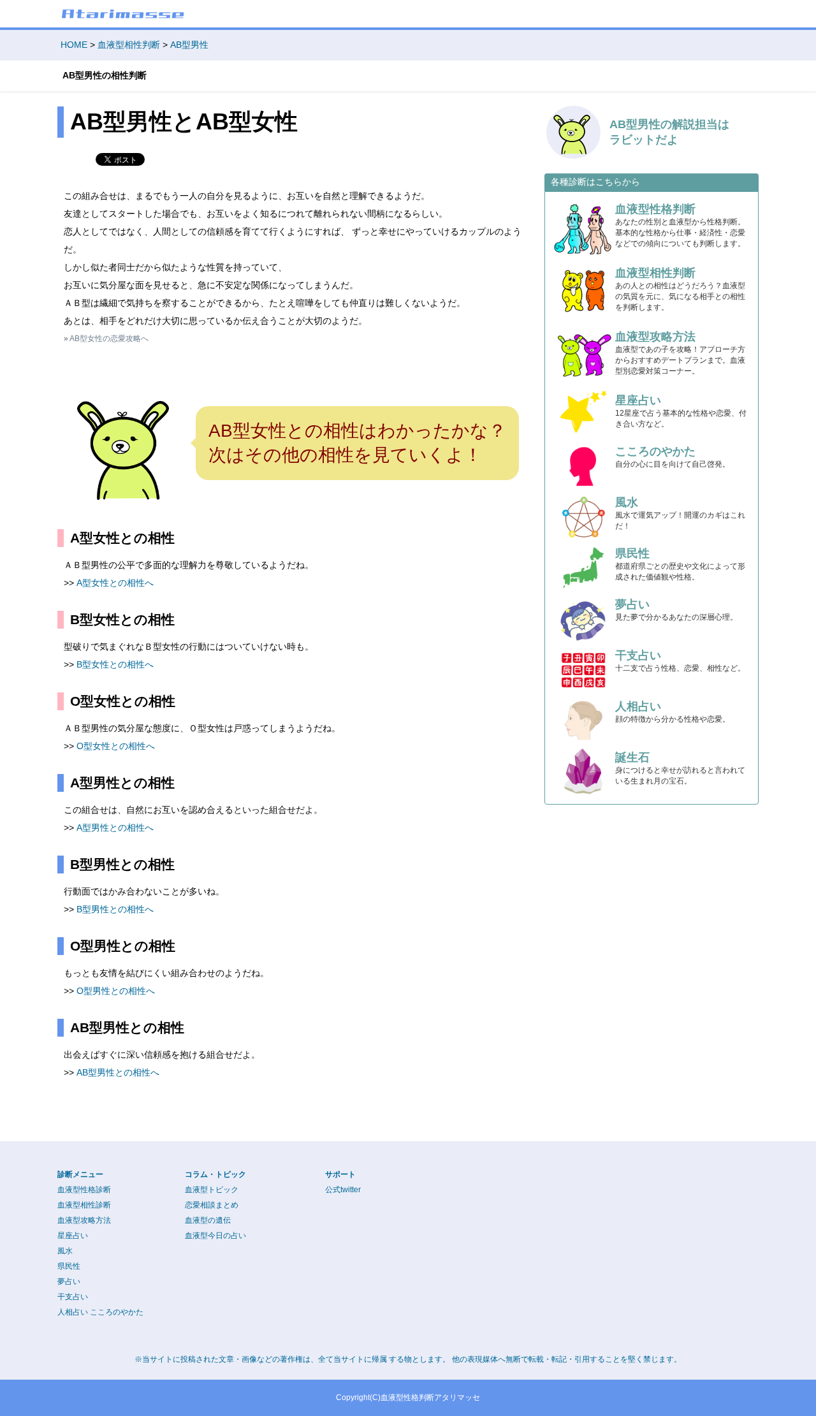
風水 (65, 1250)
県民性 (68, 1266)
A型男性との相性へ (115, 827)
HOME (74, 45)
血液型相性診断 (84, 1205)
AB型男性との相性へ (117, 1072)
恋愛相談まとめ (211, 1205)
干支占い (72, 1296)
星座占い (72, 1235)
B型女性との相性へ (115, 664)
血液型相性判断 (129, 45)
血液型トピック (211, 1189)
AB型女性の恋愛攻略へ (109, 338)
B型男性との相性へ (115, 909)
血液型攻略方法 (84, 1220)
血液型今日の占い (215, 1235)
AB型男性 (189, 45)
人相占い (72, 1312)
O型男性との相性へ (115, 991)
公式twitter (343, 1189)
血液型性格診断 (84, 1189)
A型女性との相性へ (115, 583)
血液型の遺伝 (208, 1220)
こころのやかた (116, 1312)
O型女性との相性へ (115, 746)
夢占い (68, 1281)
